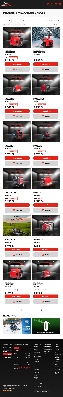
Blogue (56, 352)
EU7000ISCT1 (10, 193)
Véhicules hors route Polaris (37, 371)
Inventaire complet (36, 350)
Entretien (57, 366)
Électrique (36, 359)
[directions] (56, 4)
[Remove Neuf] (8, 25)
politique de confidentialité (39, 390)
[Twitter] (22, 368)
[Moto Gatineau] (6, 4)
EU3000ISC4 (38, 99)
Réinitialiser (57, 24)
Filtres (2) (8, 20)
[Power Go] (17, 391)
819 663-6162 (9, 357)
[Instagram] (27, 368)
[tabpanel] (22, 359)
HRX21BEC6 (10, 240)
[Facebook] (19, 368)
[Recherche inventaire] (48, 4)
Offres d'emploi (57, 357)
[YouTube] (24, 368)
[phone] (52, 4)
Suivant (38, 310)
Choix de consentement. (45, 391)
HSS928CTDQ (39, 52)
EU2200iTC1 (10, 52)
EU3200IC (9, 146)
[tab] (16, 348)
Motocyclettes (37, 352)
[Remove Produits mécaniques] (24, 25)
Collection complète (36, 378)
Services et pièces (57, 363)
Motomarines (37, 363)
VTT (35, 354)
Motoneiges (36, 361)
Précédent (26, 310)
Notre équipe (58, 354)
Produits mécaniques (36, 368)
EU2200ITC (9, 99)
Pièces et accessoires (57, 368)
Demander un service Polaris (57, 372)
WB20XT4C (38, 240)
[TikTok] (29, 368)
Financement (47, 356)
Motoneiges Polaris (36, 375)
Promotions (57, 361)
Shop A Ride (13, 388)
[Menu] (60, 4)
